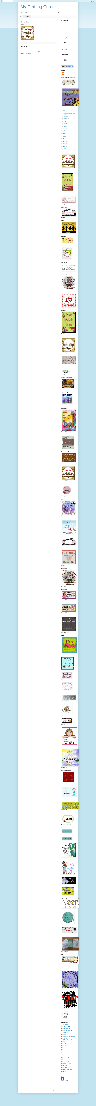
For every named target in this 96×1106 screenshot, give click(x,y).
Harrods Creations (66, 1045)
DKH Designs (65, 1041)
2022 (64, 130)
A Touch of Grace (66, 1026)
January (65, 128)
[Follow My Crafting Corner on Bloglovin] (67, 67)
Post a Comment (25, 48)
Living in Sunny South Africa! (68, 1057)
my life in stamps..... (67, 1059)
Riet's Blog (65, 1067)
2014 (64, 143)
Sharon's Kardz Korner (67, 1069)
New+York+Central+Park (65, 61)
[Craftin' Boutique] (68, 781)
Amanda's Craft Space (67, 1030)
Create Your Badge (64, 1080)
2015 (64, 141)
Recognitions (27, 16)
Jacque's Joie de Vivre (67, 1049)
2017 (64, 138)
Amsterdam (65, 49)
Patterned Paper (66, 1065)
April (65, 123)
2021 (64, 131)
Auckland (66, 54)
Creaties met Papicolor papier (69, 1036)
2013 (64, 144)
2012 (64, 146)
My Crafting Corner (38, 6)
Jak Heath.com (66, 1051)
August (65, 119)
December (66, 112)
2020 (64, 133)
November (66, 116)
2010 (64, 149)
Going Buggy (65, 1043)
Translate (71, 38)
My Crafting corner (67, 72)
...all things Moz (66, 1024)
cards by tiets (65, 1032)
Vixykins (64, 1071)
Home (20, 16)
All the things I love (66, 1028)
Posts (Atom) (28, 53)
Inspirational (65, 1047)
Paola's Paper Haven (67, 1063)
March (65, 124)
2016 (64, 140)
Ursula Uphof (63, 1076)
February (65, 126)
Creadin (64, 1034)
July (64, 121)
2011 (64, 148)
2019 (64, 135)
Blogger (53, 1090)
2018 (64, 136)
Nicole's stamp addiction (68, 1061)
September (66, 118)
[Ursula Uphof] (62, 1079)
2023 (64, 110)
